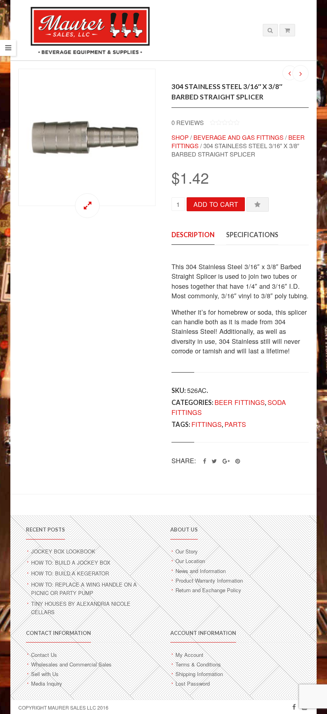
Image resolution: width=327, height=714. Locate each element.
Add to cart (215, 204)
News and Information (200, 571)
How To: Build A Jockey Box (70, 562)
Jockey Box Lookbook (63, 551)
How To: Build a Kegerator (70, 573)
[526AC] (87, 137)
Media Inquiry (46, 683)
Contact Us (44, 654)
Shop (180, 137)
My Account (189, 654)
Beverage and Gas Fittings (238, 137)
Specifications (252, 234)
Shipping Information (199, 674)
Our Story (186, 551)
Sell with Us (45, 674)
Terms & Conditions (198, 664)
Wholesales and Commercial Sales (71, 664)
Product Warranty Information (209, 580)
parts (235, 424)
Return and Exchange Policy (208, 590)
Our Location (190, 561)
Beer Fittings (240, 402)
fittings (206, 424)
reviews (187, 122)
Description (193, 234)
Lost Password (192, 683)
